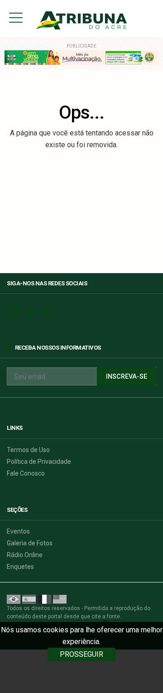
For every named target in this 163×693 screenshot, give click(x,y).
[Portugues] (13, 599)
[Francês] (44, 599)
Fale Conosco (26, 473)
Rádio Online (25, 554)
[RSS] (46, 312)
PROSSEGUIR (81, 654)
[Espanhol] (29, 599)
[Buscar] (153, 17)
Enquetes (20, 566)
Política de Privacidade (39, 461)
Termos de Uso (28, 449)
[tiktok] (30, 312)
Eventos (18, 531)
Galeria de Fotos (30, 543)
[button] (16, 17)
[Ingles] (60, 599)
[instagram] (13, 312)
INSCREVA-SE (126, 376)
